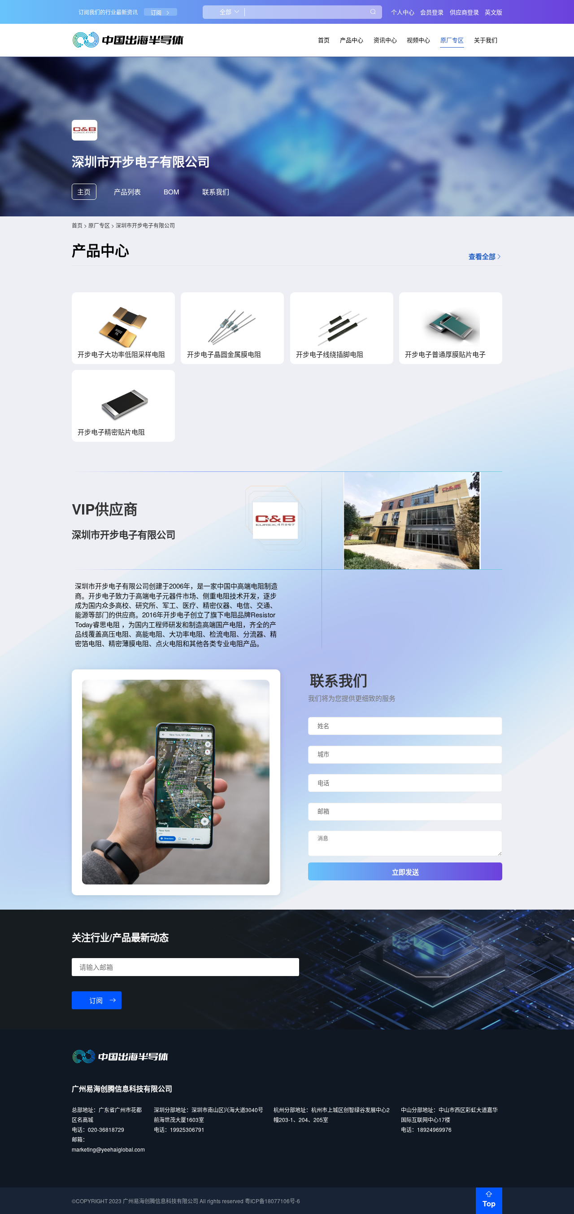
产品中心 (351, 39)
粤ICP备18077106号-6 (272, 1201)
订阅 (156, 13)
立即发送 (405, 872)
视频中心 (418, 39)
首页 (324, 39)
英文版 (493, 12)
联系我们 (215, 191)
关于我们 (485, 39)
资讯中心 (385, 39)
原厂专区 (452, 39)
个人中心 (402, 12)
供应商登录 (464, 12)
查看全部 (482, 256)
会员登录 (432, 12)
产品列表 (127, 191)
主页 (84, 191)
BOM (171, 191)
